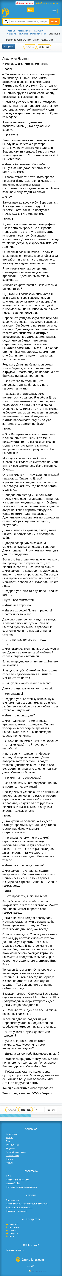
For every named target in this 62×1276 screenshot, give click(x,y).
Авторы (9, 1137)
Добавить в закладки (48, 2)
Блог (8, 1141)
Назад (30, 46)
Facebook (14, 1227)
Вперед (44, 46)
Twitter (12, 1230)
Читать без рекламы (16, 1151)
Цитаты (9, 1159)
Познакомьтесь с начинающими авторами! (27, 1203)
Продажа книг (13, 1199)
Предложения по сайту (17, 1179)
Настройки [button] (8, 46)
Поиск (54, 21)
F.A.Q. (9, 1175)
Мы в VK (13, 1224)
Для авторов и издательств (19, 1207)
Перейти (50, 1109)
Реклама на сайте (15, 1249)
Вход (30, 9)
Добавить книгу (24, 2)
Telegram (13, 1233)
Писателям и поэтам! (16, 1210)
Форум (9, 1162)
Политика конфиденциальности (21, 1186)
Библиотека (11, 1133)
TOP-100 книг (12, 1144)
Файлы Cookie (13, 1183)
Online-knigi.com (33, 1259)
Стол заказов (12, 1155)
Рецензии (10, 1148)
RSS (11, 1236)
